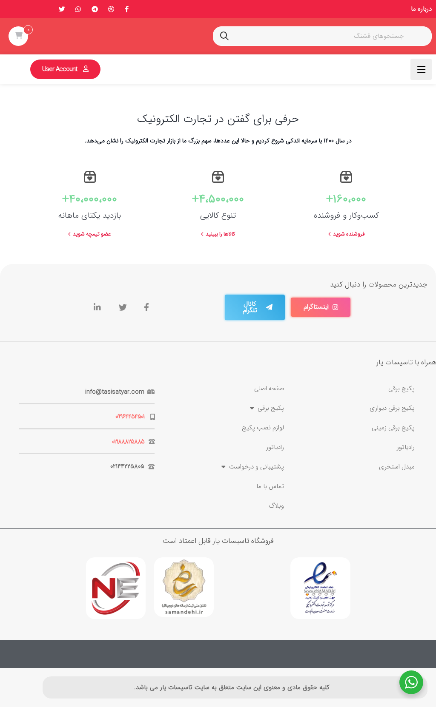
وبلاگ (276, 506)
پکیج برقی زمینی (393, 428)
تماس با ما (270, 486)
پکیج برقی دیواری (392, 408)
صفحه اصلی (269, 388)
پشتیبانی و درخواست (256, 467)
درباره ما (421, 9)
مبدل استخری (397, 467)
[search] (224, 36)
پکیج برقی (401, 388)
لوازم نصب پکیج (263, 428)
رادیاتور (406, 447)
